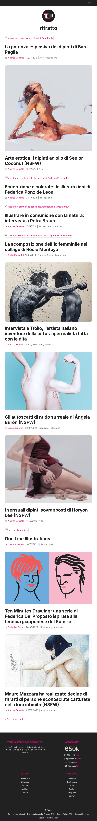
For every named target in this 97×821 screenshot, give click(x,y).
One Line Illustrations (27, 538)
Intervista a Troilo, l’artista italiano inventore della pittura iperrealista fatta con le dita (46, 334)
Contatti (25, 793)
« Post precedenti (14, 719)
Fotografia (55, 428)
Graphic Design (45, 255)
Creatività (44, 428)
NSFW (72, 796)
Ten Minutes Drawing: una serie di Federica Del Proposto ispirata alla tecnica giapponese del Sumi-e (41, 616)
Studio (25, 785)
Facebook (74, 762)
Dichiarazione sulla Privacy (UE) (40, 814)
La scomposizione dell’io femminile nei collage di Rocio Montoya (46, 246)
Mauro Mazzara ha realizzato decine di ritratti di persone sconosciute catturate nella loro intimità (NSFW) (47, 699)
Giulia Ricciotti (15, 255)
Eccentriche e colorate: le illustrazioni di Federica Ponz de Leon (47, 189)
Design (72, 789)
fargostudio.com (51, 818)
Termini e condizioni (16, 814)
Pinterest (73, 766)
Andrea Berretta (16, 57)
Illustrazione (51, 57)
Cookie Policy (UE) (64, 814)
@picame (73, 755)
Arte (41, 57)
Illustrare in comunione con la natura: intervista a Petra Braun (44, 218)
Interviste (57, 226)
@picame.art (73, 758)
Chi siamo (25, 782)
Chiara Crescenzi (16, 544)
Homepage (25, 778)
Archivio (24, 789)
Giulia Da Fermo (16, 627)
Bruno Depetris (15, 428)
